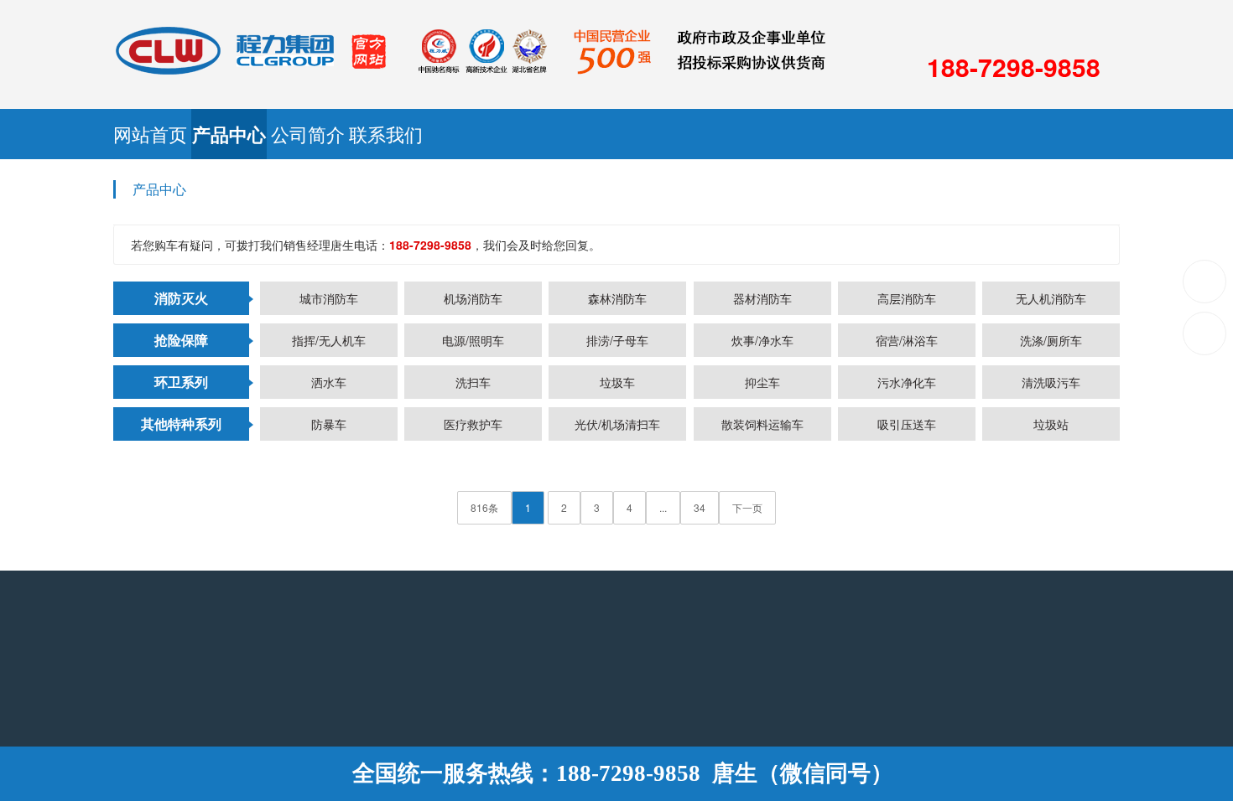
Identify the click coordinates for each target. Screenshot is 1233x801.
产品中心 (490, 134)
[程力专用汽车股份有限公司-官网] (469, 48)
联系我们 (994, 134)
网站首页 (237, 134)
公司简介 (742, 134)
